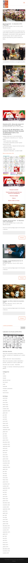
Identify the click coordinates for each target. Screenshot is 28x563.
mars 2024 (5, 438)
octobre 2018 (6, 553)
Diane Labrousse (8, 263)
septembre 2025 (6, 410)
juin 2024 (5, 433)
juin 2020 (5, 515)
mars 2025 (5, 421)
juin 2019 (5, 536)
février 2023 (5, 456)
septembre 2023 (6, 446)
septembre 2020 (6, 509)
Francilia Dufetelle (8, 26)
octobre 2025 (6, 408)
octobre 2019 (6, 530)
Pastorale (5, 386)
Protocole (5, 390)
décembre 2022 (6, 461)
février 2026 (5, 404)
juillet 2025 (5, 413)
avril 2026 (5, 400)
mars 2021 (5, 496)
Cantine (21, 126)
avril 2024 (5, 436)
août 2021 (5, 490)
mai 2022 (5, 473)
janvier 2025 (5, 425)
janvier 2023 (5, 458)
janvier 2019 (5, 546)
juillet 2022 (5, 469)
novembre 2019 (6, 528)
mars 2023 (5, 454)
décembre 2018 (6, 548)
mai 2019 (5, 538)
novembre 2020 (6, 505)
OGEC (4, 384)
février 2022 (5, 479)
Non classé (5, 382)
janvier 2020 (5, 523)
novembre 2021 (6, 484)
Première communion (7, 388)
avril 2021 (5, 494)
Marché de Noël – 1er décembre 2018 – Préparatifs (13, 24)
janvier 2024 (5, 440)
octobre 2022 (6, 465)
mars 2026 (5, 402)
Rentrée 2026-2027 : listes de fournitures (12, 358)
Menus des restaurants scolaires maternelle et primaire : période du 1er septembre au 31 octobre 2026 (14, 355)
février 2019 (5, 544)
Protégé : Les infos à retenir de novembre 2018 (13, 301)
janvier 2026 (5, 406)
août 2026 (5, 398)
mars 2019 (5, 542)
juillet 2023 (5, 450)
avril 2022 (5, 475)
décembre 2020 (6, 502)
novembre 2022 (6, 463)
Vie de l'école (9, 305)
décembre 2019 (6, 525)
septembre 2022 (6, 467)
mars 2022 (5, 477)
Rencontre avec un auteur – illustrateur (11, 364)
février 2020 (5, 521)
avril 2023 (5, 452)
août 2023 (5, 448)
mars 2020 (5, 519)
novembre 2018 (6, 550)
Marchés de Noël (6, 28)
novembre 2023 (6, 444)
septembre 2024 (6, 429)
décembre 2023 (6, 442)
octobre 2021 (6, 486)
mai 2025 (5, 417)
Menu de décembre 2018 (8, 153)
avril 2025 (5, 419)
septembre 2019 (6, 532)
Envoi (22, 238)
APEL (21, 26)
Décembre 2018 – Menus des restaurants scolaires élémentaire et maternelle (13, 124)
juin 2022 (5, 471)
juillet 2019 (5, 534)
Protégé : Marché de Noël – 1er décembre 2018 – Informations (13, 221)
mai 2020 (5, 517)
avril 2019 (5, 540)
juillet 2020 (5, 513)
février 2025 (5, 423)
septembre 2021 (6, 488)
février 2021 (5, 498)
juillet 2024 (5, 431)
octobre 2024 (6, 427)
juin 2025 (5, 415)
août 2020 (5, 511)
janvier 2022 (5, 481)
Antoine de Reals (8, 126)
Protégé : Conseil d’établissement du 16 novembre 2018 (13, 261)
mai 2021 (5, 492)
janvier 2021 (5, 500)
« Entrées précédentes (8, 325)
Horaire (4, 378)
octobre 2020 (6, 507)
